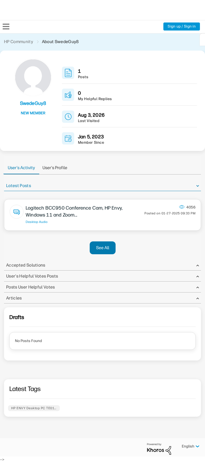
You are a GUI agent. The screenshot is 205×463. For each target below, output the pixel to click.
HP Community (18, 41)
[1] (202, 39)
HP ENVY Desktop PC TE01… (34, 408)
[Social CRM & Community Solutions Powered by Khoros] (159, 448)
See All (102, 247)
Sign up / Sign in (182, 26)
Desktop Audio (37, 222)
